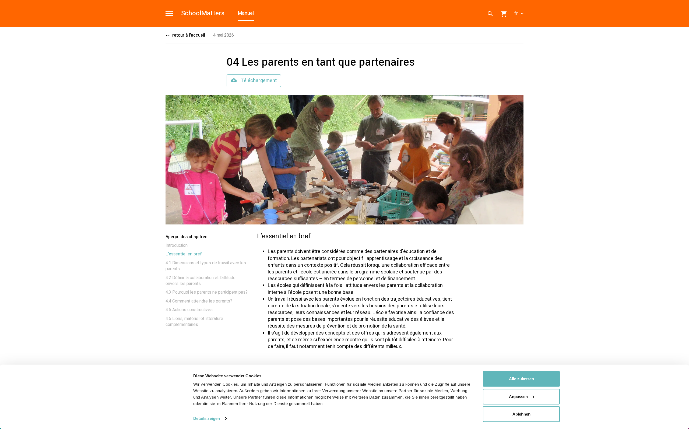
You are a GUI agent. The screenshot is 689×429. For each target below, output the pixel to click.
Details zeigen (206, 418)
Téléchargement (258, 80)
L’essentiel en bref (184, 254)
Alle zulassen (521, 379)
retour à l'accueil (188, 35)
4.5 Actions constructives (189, 310)
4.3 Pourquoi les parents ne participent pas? (207, 292)
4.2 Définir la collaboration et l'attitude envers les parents (200, 281)
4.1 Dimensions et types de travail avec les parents (206, 266)
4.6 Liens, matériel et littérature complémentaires (194, 321)
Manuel (246, 13)
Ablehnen (521, 414)
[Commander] (504, 13)
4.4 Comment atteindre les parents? (199, 301)
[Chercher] (490, 13)
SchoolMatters (202, 13)
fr (516, 13)
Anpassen (518, 396)
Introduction (177, 245)
